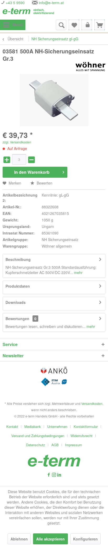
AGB (55, 444)
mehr (78, 272)
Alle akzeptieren (50, 539)
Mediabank (32, 426)
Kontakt (12, 426)
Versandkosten (91, 403)
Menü (18, 24)
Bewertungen (17, 318)
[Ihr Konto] (87, 25)
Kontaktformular (86, 426)
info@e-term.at (51, 2)
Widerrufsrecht (82, 435)
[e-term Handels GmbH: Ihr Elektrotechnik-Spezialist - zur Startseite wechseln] (28, 12)
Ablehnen (19, 539)
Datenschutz (35, 444)
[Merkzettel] (74, 25)
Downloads (16, 302)
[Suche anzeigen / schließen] (61, 25)
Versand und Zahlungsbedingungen (37, 435)
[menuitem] (12, 25)
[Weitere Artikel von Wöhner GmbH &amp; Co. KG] (90, 66)
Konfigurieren (85, 539)
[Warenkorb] (99, 25)
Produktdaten (18, 286)
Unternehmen (57, 426)
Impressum (73, 444)
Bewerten (44, 183)
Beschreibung (18, 259)
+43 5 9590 (15, 2)
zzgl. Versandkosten (17, 142)
